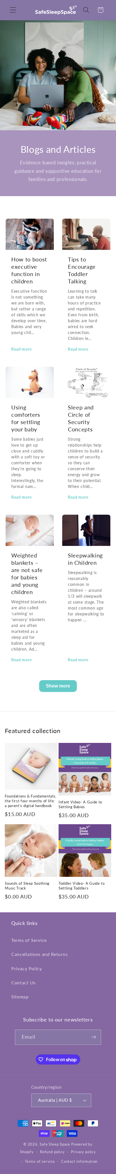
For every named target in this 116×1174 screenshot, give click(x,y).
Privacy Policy (26, 968)
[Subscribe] (93, 1037)
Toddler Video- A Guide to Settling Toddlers (82, 885)
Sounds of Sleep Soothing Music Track (27, 885)
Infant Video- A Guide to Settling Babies (80, 804)
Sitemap (20, 996)
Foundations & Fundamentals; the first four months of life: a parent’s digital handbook (30, 801)
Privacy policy (83, 1152)
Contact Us (23, 982)
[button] (13, 10)
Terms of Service (29, 940)
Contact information (79, 1161)
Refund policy (52, 1152)
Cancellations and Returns (39, 954)
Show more (58, 686)
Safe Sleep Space (55, 1144)
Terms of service (40, 1161)
